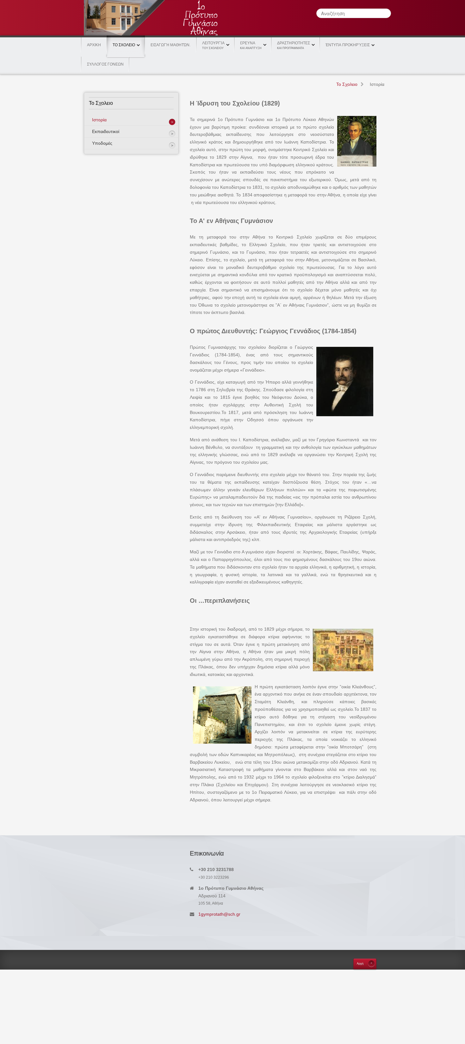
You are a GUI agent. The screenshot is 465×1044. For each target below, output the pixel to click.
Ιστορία (99, 119)
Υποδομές (102, 143)
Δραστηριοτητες (293, 45)
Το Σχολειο (124, 45)
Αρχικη (94, 45)
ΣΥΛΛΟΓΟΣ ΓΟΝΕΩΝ (105, 64)
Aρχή (360, 963)
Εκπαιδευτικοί (105, 131)
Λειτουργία (213, 45)
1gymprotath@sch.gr (219, 914)
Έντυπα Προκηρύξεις (348, 45)
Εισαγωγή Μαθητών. (170, 45)
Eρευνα (251, 45)
